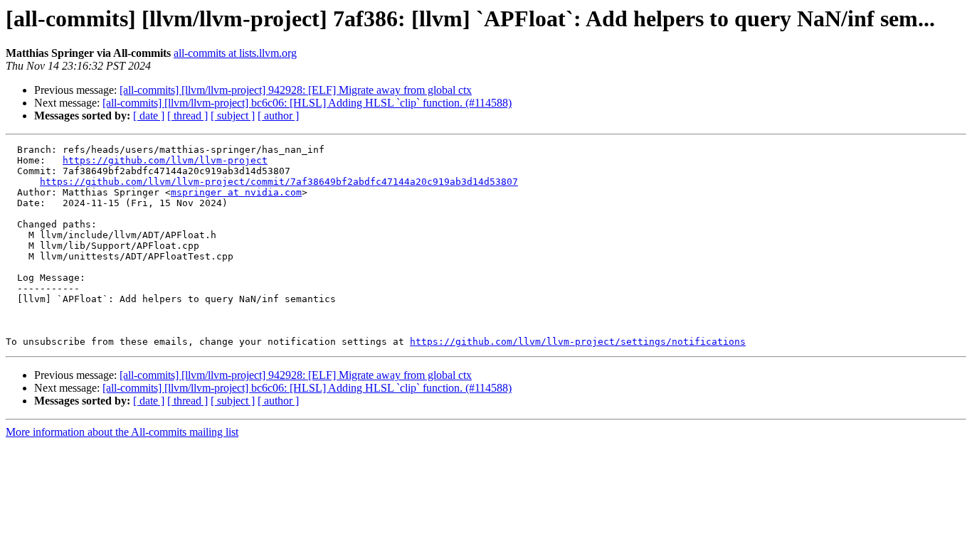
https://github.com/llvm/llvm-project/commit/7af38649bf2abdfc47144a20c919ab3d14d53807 (279, 181)
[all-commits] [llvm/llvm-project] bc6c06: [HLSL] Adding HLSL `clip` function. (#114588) (307, 103)
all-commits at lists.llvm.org (235, 53)
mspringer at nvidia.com (236, 192)
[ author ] (278, 115)
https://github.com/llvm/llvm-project (165, 160)
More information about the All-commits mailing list (122, 432)
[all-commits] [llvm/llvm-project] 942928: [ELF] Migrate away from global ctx (296, 90)
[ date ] (148, 115)
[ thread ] (187, 115)
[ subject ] (233, 115)
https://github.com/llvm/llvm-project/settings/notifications (578, 341)
